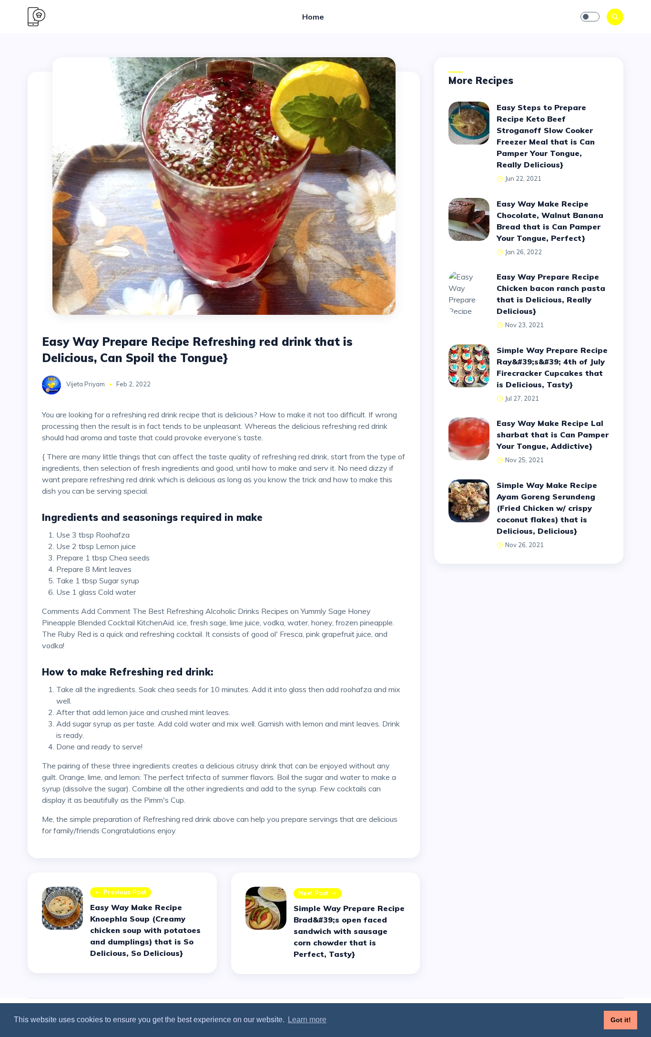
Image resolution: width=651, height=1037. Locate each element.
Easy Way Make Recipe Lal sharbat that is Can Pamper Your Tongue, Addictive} (553, 434)
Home (313, 16)
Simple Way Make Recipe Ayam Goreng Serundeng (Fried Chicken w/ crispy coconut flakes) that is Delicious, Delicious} (547, 508)
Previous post (124, 892)
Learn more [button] (307, 1020)
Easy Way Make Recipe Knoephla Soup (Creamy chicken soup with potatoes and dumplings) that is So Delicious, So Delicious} (145, 930)
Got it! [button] (620, 1020)
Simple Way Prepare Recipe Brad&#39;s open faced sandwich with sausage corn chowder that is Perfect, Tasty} (349, 931)
